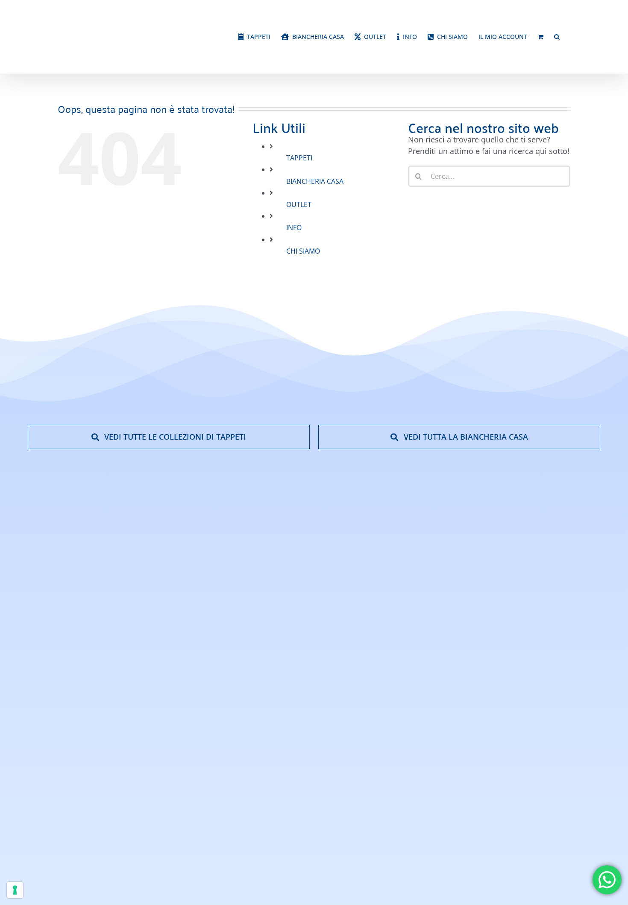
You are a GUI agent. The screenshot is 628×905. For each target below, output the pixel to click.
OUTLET (298, 224)
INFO (294, 247)
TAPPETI (299, 178)
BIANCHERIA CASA (314, 201)
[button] (557, 57)
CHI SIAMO (303, 271)
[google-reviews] (563, 653)
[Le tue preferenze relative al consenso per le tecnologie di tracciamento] (15, 890)
